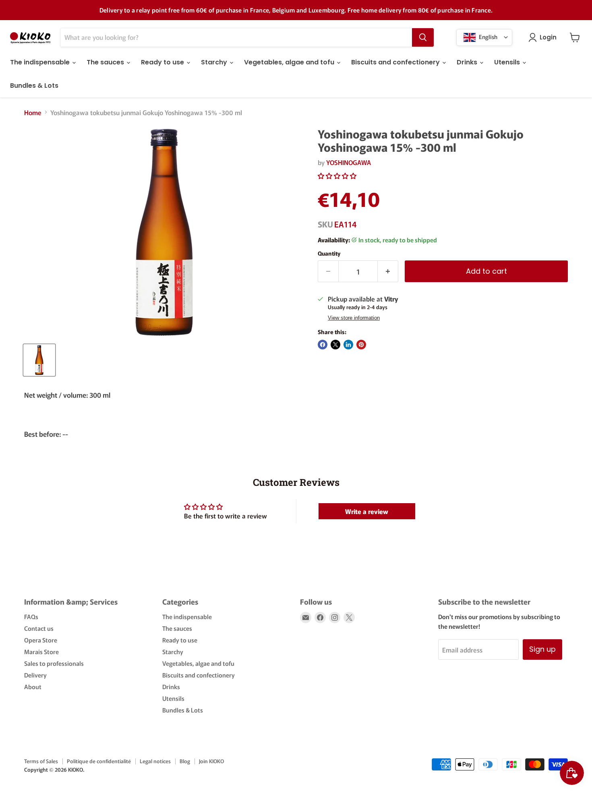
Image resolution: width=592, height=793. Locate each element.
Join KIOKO (211, 761)
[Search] (423, 37)
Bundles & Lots (34, 85)
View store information (354, 318)
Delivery (35, 675)
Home (32, 112)
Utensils (508, 62)
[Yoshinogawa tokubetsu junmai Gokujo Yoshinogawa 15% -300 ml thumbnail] (39, 360)
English (487, 36)
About (32, 686)
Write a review (366, 511)
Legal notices (155, 761)
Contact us (39, 628)
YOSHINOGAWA (348, 162)
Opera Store (40, 640)
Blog (185, 761)
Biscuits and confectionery (396, 62)
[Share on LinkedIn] (348, 344)
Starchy (215, 62)
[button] (337, 175)
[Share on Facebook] (322, 344)
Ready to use (163, 62)
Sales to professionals (54, 663)
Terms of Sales (41, 761)
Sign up (542, 649)
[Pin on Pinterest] (361, 344)
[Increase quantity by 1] (388, 271)
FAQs (31, 616)
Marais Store (41, 651)
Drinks (468, 62)
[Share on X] (335, 344)
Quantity (329, 253)
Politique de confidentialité (99, 761)
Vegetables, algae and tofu (290, 62)
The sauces (106, 62)
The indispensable (40, 62)
